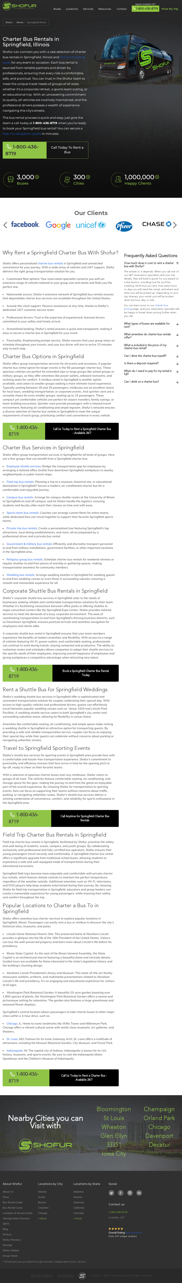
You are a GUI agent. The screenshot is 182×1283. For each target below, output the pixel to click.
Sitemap (7, 1245)
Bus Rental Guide (13, 1202)
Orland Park (159, 1118)
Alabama (78, 1191)
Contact (122, 9)
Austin (41, 1197)
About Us (8, 1191)
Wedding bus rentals (20, 575)
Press (6, 1197)
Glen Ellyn (113, 1136)
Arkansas (78, 1202)
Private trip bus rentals (22, 528)
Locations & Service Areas (18, 1213)
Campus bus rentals (20, 497)
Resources (105, 9)
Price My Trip (170, 9)
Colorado (78, 1213)
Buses (57, 9)
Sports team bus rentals (23, 512)
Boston (42, 1202)
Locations (72, 9)
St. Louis (12, 1039)
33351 (113, 1145)
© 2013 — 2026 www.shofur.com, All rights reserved (121, 1275)
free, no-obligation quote (22, 133)
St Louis (114, 1118)
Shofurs (7, 1234)
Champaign (159, 1109)
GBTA (6, 1223)
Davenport (159, 1136)
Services (88, 9)
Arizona (77, 1197)
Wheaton (113, 1127)
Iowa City (114, 1154)
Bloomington (114, 1109)
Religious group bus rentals (25, 559)
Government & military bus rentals (29, 544)
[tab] (151, 265)
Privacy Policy (66, 1275)
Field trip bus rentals (20, 482)
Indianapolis (15, 1050)
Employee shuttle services (24, 466)
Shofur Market (11, 1250)
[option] (25, 224)
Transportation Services (16, 1218)
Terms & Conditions (42, 1275)
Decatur (159, 1145)
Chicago (12, 1023)
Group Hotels (10, 1255)
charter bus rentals (50, 263)
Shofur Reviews (12, 1239)
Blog (5, 1229)
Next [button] (175, 222)
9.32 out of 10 (134, 1232)
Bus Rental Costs (13, 1207)
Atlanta (42, 1191)
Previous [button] (7, 222)
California (78, 1207)
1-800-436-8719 (147, 8)
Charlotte (43, 1207)
